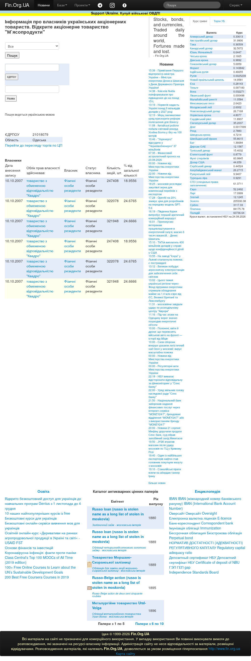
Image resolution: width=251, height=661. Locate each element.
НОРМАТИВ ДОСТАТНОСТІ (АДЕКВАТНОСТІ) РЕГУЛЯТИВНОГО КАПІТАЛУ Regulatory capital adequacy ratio (207, 547)
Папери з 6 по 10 (149, 623)
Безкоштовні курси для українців (31, 518)
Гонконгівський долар (203, 64)
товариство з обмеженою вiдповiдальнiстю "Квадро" (39, 188)
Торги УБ (219, 21)
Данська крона (199, 60)
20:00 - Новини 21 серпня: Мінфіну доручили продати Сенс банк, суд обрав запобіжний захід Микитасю (165, 433)
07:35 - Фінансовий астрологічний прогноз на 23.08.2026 (164, 156)
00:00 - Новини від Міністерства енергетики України (164, 166)
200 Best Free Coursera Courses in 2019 (37, 577)
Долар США (197, 162)
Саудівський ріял (200, 119)
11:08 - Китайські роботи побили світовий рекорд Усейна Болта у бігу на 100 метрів (165, 131)
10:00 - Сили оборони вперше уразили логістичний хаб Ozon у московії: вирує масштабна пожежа (166, 347)
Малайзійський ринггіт (203, 99)
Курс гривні (200, 21)
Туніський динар (200, 150)
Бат (192, 142)
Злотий (194, 197)
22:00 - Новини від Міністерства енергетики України (164, 177)
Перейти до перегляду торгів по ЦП (33, 145)
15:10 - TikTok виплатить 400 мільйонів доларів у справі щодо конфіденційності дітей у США (166, 247)
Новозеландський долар (205, 111)
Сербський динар (201, 166)
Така (193, 44)
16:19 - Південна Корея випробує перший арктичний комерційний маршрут (166, 214)
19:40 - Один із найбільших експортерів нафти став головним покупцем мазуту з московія (166, 461)
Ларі (192, 193)
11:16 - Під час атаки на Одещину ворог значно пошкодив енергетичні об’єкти (163, 320)
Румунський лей (200, 174)
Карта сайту (125, 653)
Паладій (195, 213)
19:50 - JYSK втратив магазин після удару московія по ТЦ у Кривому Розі (165, 447)
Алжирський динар (201, 36)
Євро (193, 189)
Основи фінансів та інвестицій (29, 547)
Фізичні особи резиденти (72, 185)
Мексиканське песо (202, 103)
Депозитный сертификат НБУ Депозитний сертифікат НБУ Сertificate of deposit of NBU (204, 560)
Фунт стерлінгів (199, 158)
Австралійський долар (203, 40)
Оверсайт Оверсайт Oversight (193, 513)
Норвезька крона (200, 115)
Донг (193, 127)
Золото (194, 201)
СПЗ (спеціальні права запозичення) (204, 183)
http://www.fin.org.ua (224, 648)
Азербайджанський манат (206, 170)
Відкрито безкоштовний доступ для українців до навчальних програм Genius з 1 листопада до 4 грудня (43, 503)
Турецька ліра (198, 178)
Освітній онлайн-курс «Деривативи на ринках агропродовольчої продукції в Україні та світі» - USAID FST (42, 537)
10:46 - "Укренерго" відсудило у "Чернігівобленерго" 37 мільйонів (162, 144)
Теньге (194, 87)
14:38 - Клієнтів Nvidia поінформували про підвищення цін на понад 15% (164, 96)
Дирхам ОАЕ (198, 146)
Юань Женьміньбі (201, 52)
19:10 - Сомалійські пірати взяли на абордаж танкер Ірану (165, 472)
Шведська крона (200, 135)
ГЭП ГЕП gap (179, 567)
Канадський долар (201, 48)
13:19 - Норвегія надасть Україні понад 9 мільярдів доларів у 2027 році (164, 108)
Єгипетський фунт (201, 154)
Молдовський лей (201, 107)
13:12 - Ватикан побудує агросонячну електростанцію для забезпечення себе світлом (166, 271)
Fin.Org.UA (17, 4)
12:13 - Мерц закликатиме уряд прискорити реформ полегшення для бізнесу (165, 118)
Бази (61, 4)
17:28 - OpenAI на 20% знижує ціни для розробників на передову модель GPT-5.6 (166, 203)
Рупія (193, 76)
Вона (193, 91)
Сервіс (234, 4)
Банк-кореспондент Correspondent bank (201, 523)
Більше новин (157, 483)
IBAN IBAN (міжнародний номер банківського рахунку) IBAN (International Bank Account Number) (205, 503)
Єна (192, 83)
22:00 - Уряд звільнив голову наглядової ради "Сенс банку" (166, 393)
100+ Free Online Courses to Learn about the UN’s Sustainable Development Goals (40, 570)
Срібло (194, 205)
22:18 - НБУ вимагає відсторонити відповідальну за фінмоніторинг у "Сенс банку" (166, 381)
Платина (195, 209)
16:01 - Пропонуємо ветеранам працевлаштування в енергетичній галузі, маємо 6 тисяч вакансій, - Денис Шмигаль (166, 230)
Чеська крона (198, 56)
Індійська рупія (199, 72)
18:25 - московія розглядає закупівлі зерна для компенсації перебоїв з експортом (165, 189)
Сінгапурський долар (203, 123)
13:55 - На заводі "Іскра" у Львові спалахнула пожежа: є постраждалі (166, 259)
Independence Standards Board (194, 572)
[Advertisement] (106, 67)
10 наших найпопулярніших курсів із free (37, 513)
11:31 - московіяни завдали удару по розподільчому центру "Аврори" (165, 307)
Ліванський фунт (200, 95)
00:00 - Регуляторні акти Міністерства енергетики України (164, 369)
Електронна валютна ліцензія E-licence (200, 518)
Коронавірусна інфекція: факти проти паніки (40, 552)
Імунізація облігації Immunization (195, 527)
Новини (44, 4)
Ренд (193, 131)
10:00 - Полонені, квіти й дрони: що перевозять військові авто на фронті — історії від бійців (165, 333)
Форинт (194, 68)
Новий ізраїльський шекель (207, 80)
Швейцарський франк (203, 138)
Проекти (81, 4)
